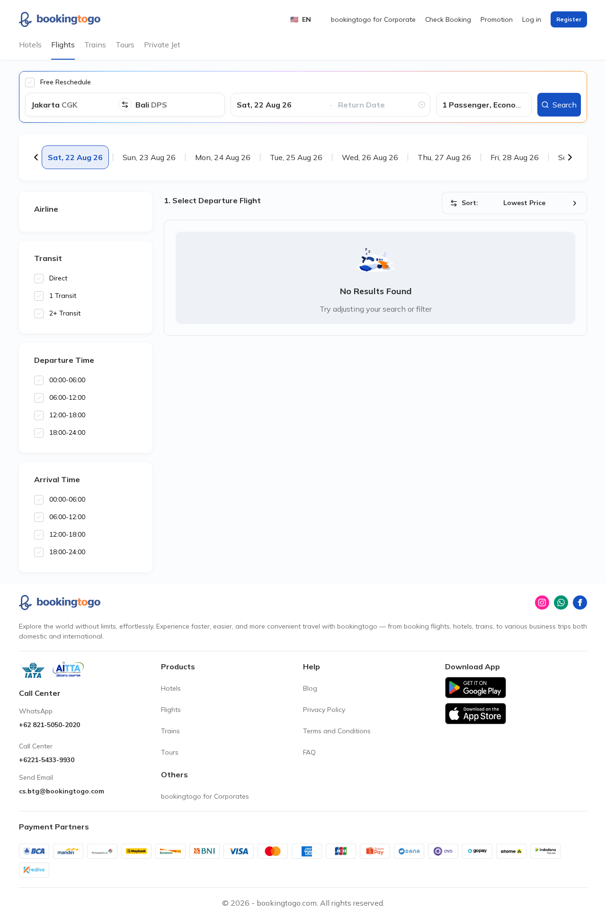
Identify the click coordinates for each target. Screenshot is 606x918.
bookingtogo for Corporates (205, 796)
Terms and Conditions (337, 731)
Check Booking (448, 19)
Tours (125, 44)
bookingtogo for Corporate (373, 19)
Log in (531, 19)
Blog (310, 688)
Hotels (30, 44)
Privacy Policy (324, 709)
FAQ (309, 752)
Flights (63, 44)
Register (568, 19)
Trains (95, 44)
